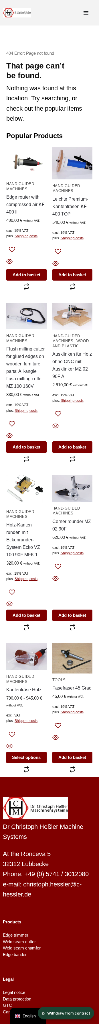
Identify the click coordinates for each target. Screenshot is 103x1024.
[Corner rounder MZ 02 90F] (72, 488)
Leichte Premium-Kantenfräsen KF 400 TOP (70, 206)
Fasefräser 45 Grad (72, 687)
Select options (26, 757)
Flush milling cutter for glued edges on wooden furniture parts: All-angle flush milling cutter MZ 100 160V (25, 367)
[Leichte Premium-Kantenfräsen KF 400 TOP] (72, 163)
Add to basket (26, 274)
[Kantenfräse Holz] (26, 656)
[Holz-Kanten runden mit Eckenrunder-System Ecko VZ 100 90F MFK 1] (26, 490)
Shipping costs (26, 236)
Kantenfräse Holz (23, 689)
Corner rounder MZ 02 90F (71, 525)
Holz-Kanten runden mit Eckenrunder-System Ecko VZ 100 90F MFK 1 (23, 539)
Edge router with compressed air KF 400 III (25, 204)
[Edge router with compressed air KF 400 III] (26, 162)
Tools (59, 680)
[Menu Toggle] (86, 13)
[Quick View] (26, 262)
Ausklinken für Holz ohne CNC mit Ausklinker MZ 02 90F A (72, 365)
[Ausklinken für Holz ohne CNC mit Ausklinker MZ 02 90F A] (72, 316)
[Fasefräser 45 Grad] (72, 658)
